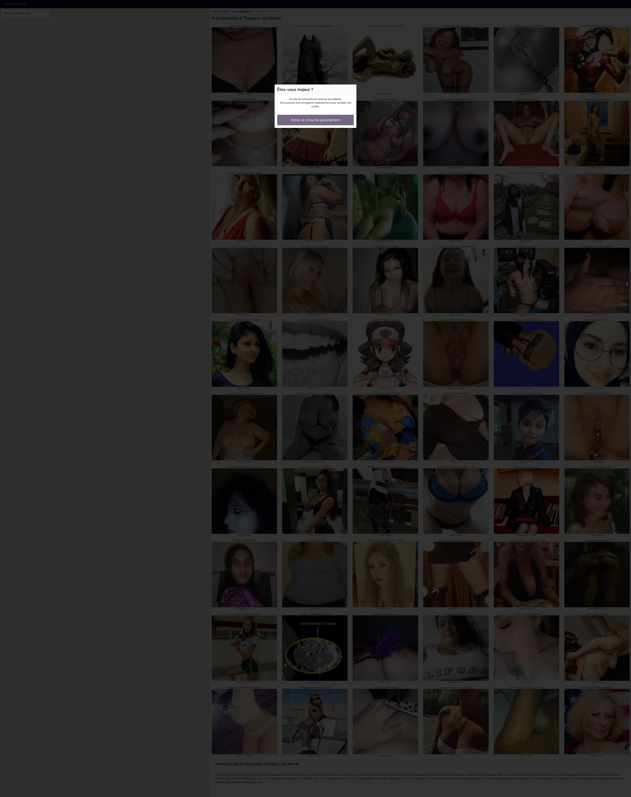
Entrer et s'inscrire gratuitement (315, 120)
